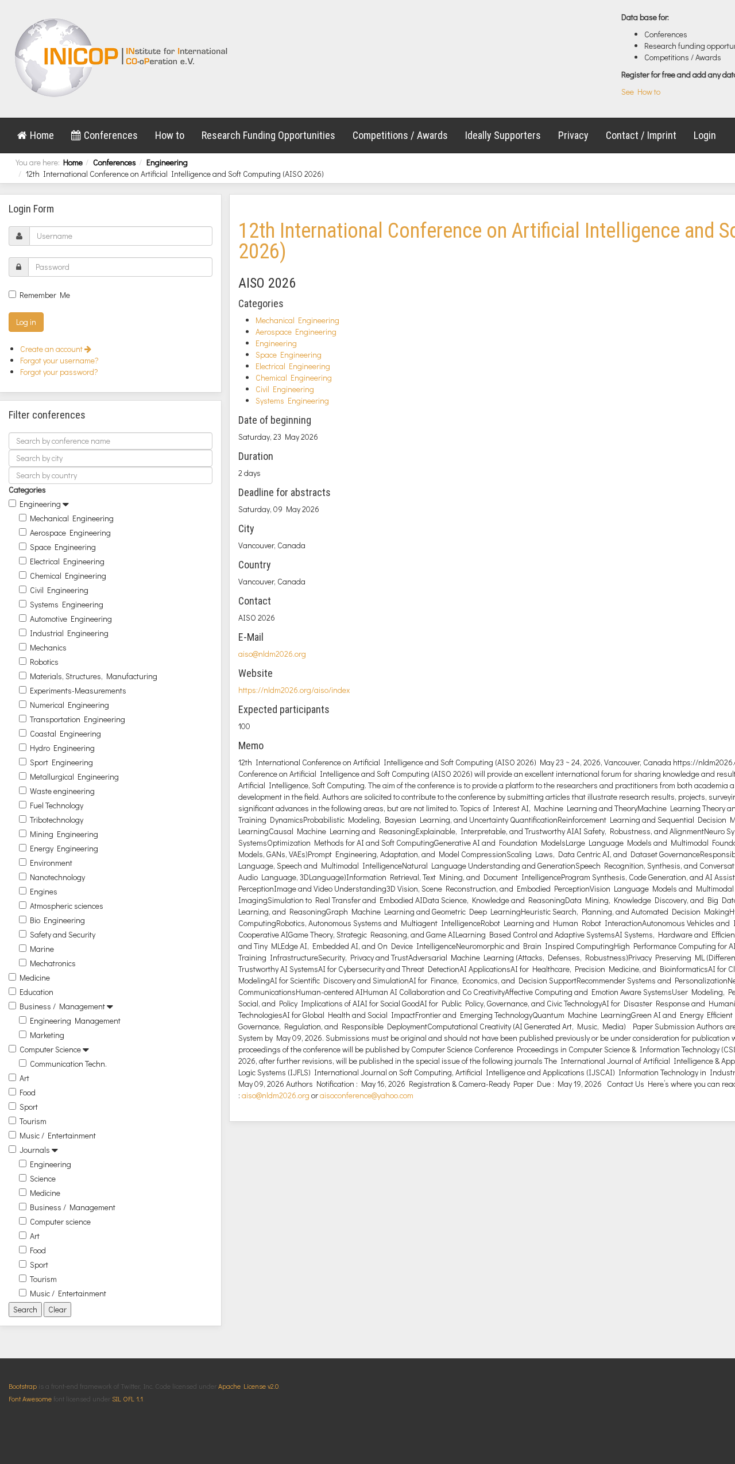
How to (169, 135)
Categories (27, 489)
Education (36, 991)
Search (25, 1309)
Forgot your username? (59, 360)
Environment (51, 862)
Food (28, 1092)
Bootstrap (23, 1386)
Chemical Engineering (68, 575)
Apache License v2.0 (248, 1386)
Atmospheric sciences (66, 905)
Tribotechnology (56, 819)
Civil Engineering (59, 589)
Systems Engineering (66, 604)
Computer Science (50, 1049)
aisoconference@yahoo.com (366, 1095)
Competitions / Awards (400, 135)
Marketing (47, 1034)
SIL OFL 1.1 (127, 1398)
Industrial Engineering (69, 633)
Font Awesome (30, 1398)
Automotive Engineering (71, 618)
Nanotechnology (57, 877)
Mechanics (48, 647)
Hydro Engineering (62, 747)
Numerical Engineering (69, 704)
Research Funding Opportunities (268, 135)
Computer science (60, 1221)
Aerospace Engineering (70, 532)
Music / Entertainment (58, 1135)
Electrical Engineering (67, 561)
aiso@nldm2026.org (272, 653)
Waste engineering (62, 790)
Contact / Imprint (641, 135)
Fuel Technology (56, 805)
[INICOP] (122, 57)
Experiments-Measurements (78, 690)
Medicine (35, 977)
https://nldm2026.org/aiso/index (294, 689)
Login (705, 135)
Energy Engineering (64, 848)
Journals (35, 1149)
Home (42, 135)
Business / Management (62, 1006)
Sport (29, 1106)
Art (24, 1077)
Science (43, 1178)
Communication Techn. (68, 1063)
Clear (57, 1309)
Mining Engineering (64, 833)
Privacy (573, 135)
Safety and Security (62, 934)
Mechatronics (53, 963)
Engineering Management (75, 1020)
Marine (42, 948)
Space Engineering (63, 546)
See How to (640, 91)
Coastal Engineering (65, 733)
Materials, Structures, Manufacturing (93, 676)
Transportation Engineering (77, 719)
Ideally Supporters (503, 135)
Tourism (33, 1121)
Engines (43, 891)
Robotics (44, 661)
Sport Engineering (61, 762)
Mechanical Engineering (72, 518)
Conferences (111, 135)
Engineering (167, 162)
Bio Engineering (57, 920)
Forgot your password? (59, 371)
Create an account (52, 348)
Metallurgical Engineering (74, 776)
